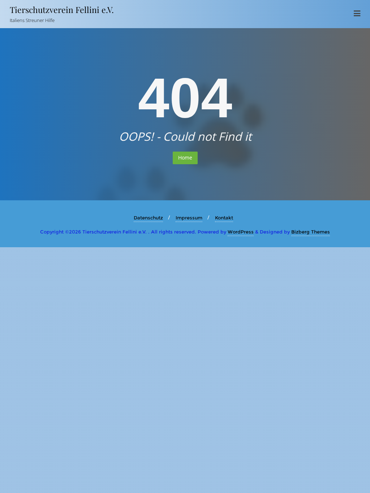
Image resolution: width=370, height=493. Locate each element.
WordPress (241, 232)
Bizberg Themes (310, 232)
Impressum (189, 218)
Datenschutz (148, 218)
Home (185, 157)
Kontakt (224, 218)
